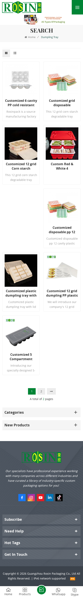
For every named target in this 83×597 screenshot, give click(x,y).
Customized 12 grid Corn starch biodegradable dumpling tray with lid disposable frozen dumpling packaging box (21, 166)
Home (31, 37)
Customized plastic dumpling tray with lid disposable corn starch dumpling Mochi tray (21, 293)
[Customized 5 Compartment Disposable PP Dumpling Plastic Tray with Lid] (21, 334)
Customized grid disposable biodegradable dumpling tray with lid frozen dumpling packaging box (62, 102)
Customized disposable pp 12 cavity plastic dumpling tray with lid (62, 229)
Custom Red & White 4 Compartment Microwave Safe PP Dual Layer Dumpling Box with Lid (62, 166)
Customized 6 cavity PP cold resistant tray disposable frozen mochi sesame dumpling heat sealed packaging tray (21, 102)
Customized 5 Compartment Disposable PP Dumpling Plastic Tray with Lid (21, 356)
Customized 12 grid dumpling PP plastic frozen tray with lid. (62, 293)
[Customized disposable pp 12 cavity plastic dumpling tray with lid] (62, 207)
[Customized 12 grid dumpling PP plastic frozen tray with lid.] (62, 270)
